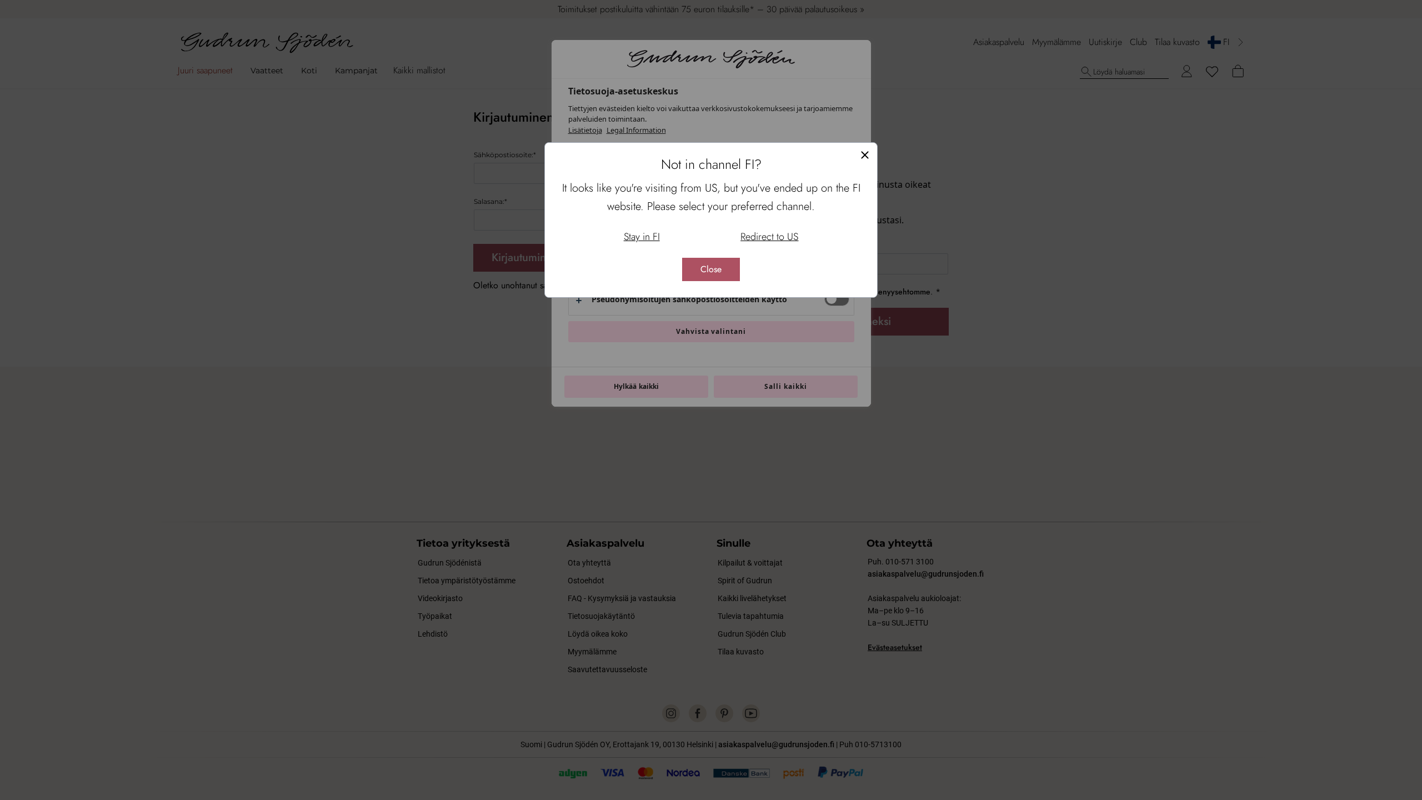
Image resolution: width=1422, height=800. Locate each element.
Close (711, 269)
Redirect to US (769, 236)
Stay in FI (642, 236)
